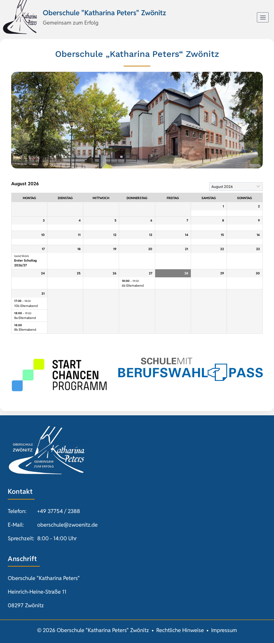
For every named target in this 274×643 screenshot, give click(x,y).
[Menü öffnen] (263, 17)
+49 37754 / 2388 (58, 511)
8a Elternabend (25, 318)
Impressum (224, 630)
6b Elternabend (133, 285)
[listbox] (236, 186)
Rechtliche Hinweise (180, 630)
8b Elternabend (25, 330)
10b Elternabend (26, 306)
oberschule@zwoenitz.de (67, 524)
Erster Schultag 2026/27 (25, 262)
